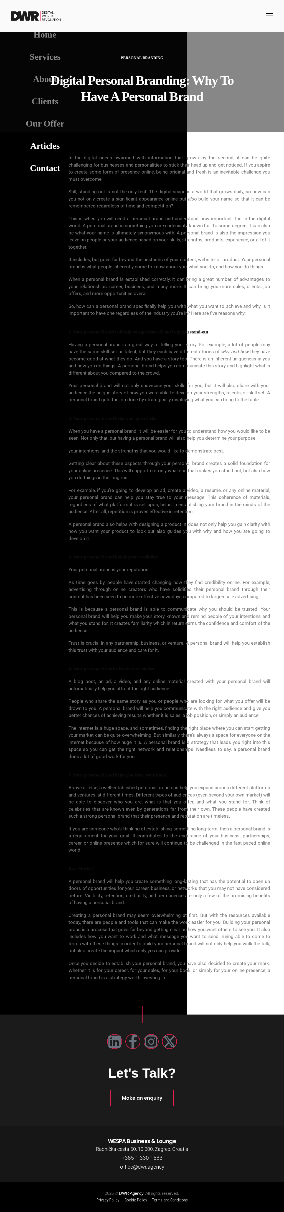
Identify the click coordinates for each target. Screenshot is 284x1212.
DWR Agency (131, 1193)
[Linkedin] (114, 1041)
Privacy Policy (108, 1200)
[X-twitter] (169, 1041)
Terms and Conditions (170, 1200)
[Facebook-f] (132, 1041)
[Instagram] (151, 1041)
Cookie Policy (136, 1200)
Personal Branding (142, 58)
